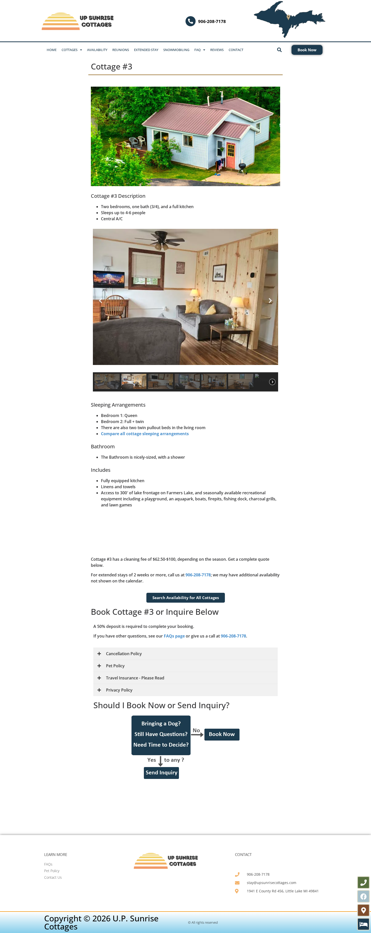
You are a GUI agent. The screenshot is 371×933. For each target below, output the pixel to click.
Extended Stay (146, 49)
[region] (185, 310)
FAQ (197, 49)
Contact (236, 49)
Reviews (217, 49)
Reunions (120, 49)
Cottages (69, 49)
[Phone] (363, 882)
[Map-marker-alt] (363, 910)
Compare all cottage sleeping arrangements (145, 433)
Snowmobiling (176, 49)
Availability (97, 49)
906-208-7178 (212, 21)
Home (52, 49)
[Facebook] (363, 896)
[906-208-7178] (191, 21)
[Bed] (363, 924)
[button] (101, 301)
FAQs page (174, 636)
